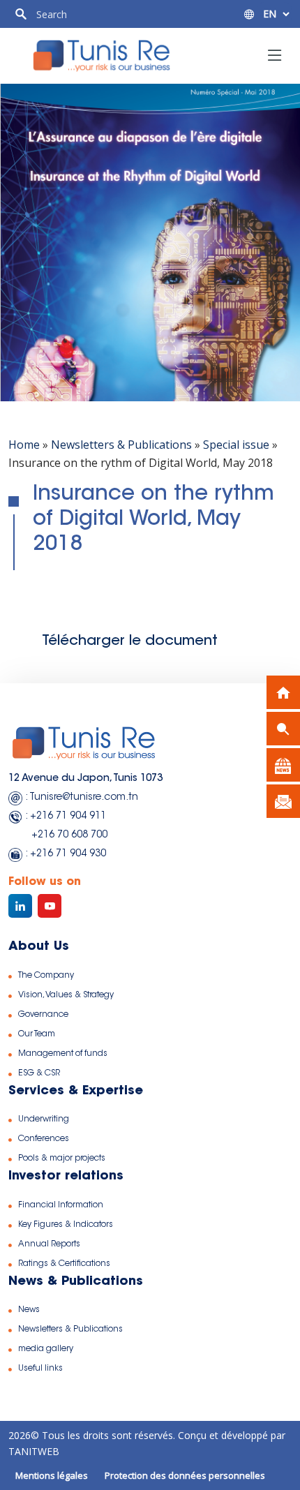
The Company (46, 975)
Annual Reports (49, 1244)
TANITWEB (33, 1451)
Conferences (43, 1139)
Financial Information (60, 1205)
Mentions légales (51, 1475)
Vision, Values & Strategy (66, 995)
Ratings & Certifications (64, 1264)
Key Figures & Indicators (65, 1225)
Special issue (236, 444)
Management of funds (62, 1054)
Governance (43, 1015)
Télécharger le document (130, 641)
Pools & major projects (61, 1158)
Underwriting (43, 1119)
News (29, 1310)
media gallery (45, 1349)
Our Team (36, 1034)
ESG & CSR (39, 1073)
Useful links (40, 1368)
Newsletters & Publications (121, 444)
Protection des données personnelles (185, 1475)
